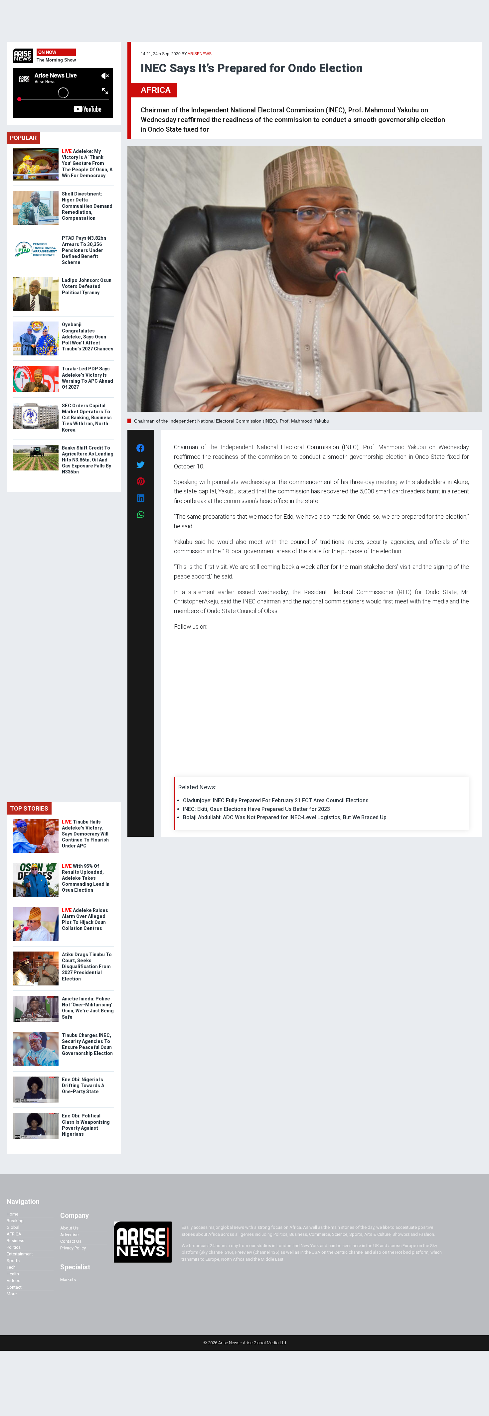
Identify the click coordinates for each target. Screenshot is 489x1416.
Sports (13, 1260)
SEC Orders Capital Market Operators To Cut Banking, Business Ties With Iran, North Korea (87, 418)
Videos (13, 1280)
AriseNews (200, 54)
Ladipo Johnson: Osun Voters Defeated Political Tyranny (86, 286)
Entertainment (20, 1253)
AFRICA (156, 89)
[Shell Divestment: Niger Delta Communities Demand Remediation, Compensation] (36, 192)
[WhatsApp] (183, 769)
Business (15, 1240)
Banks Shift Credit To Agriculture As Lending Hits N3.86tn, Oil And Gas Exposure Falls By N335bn (87, 460)
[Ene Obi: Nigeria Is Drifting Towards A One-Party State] (36, 1078)
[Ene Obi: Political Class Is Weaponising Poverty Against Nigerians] (36, 1114)
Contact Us (71, 1241)
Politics (14, 1247)
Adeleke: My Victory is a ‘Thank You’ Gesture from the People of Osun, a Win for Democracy (87, 163)
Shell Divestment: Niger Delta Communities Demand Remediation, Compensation (87, 206)
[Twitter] (177, 769)
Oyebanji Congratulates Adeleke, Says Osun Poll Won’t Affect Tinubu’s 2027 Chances (87, 336)
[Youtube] (187, 769)
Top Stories (29, 808)
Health (13, 1273)
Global (13, 1227)
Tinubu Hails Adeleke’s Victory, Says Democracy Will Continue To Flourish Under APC (85, 834)
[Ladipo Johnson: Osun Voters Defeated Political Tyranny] (36, 279)
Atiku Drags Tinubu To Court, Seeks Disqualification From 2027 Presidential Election (87, 966)
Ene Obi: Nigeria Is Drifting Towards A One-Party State (83, 1085)
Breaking (15, 1220)
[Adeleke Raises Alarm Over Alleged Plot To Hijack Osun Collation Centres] (36, 909)
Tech (11, 1267)
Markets (68, 1279)
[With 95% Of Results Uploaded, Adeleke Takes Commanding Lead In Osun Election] (36, 864)
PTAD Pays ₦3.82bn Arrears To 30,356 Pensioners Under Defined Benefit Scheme (84, 250)
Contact (14, 1287)
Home (12, 1214)
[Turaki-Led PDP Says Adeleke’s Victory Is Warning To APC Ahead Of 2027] (36, 367)
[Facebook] (175, 769)
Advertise (69, 1234)
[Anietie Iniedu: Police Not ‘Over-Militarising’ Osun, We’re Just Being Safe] (36, 997)
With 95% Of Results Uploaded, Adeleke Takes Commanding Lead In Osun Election (85, 878)
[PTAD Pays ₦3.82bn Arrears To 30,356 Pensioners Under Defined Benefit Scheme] (36, 236)
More (12, 1293)
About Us (69, 1227)
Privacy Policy (73, 1247)
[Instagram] (180, 769)
